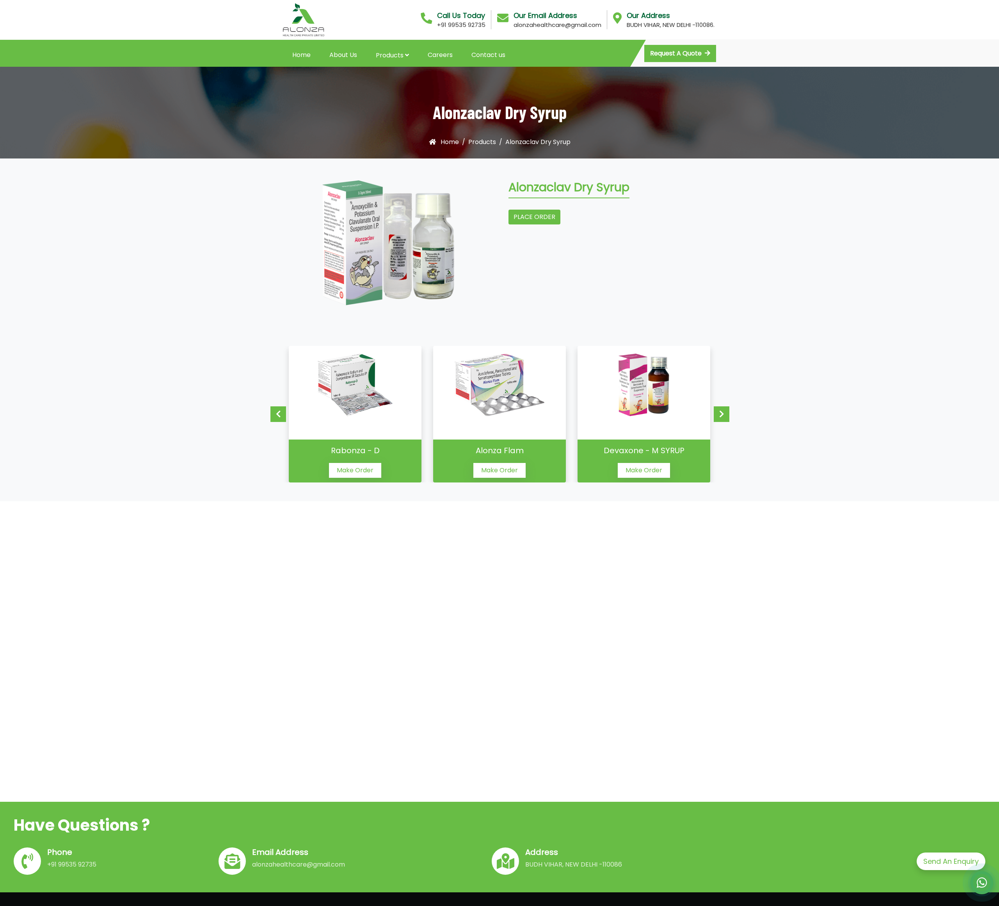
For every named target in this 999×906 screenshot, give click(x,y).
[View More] (355, 385)
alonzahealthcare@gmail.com (557, 25)
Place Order (534, 216)
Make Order (355, 470)
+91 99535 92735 (461, 25)
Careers (440, 54)
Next (721, 414)
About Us (343, 54)
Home (301, 54)
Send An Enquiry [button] (951, 861)
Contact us (488, 54)
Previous (278, 414)
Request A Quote (676, 53)
